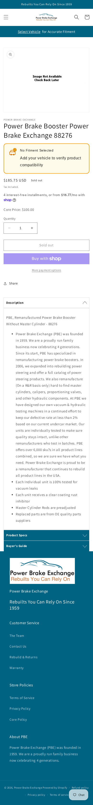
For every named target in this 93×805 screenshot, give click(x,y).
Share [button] (13, 283)
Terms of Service (22, 698)
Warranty (17, 668)
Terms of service (60, 794)
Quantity (10, 219)
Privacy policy (36, 794)
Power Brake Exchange (28, 787)
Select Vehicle (29, 31)
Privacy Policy (20, 708)
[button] (6, 17)
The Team (17, 635)
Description (15, 303)
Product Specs (16, 535)
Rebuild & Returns (23, 657)
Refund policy (80, 787)
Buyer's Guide (16, 546)
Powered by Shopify (55, 787)
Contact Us (18, 646)
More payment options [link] (46, 270)
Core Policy (18, 719)
